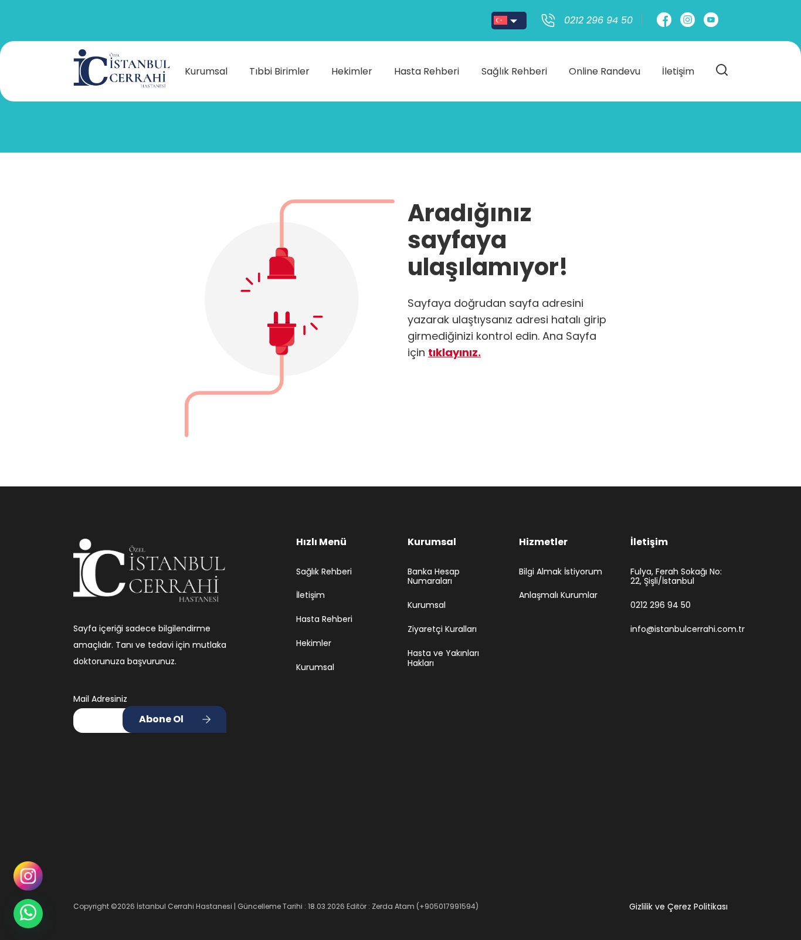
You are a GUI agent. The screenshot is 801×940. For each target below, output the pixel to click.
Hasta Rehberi (426, 71)
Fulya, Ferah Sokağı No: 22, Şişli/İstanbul (676, 577)
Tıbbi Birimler (279, 71)
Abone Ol (161, 719)
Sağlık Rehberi (514, 71)
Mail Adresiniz (100, 699)
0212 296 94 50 (660, 605)
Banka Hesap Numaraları (434, 577)
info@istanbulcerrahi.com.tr (679, 629)
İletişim (678, 71)
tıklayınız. (454, 352)
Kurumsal (206, 71)
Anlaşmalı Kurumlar (558, 595)
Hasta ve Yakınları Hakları (443, 658)
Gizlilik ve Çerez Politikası (678, 906)
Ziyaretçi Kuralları (442, 629)
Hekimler (351, 71)
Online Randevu (604, 71)
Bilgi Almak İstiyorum (560, 572)
